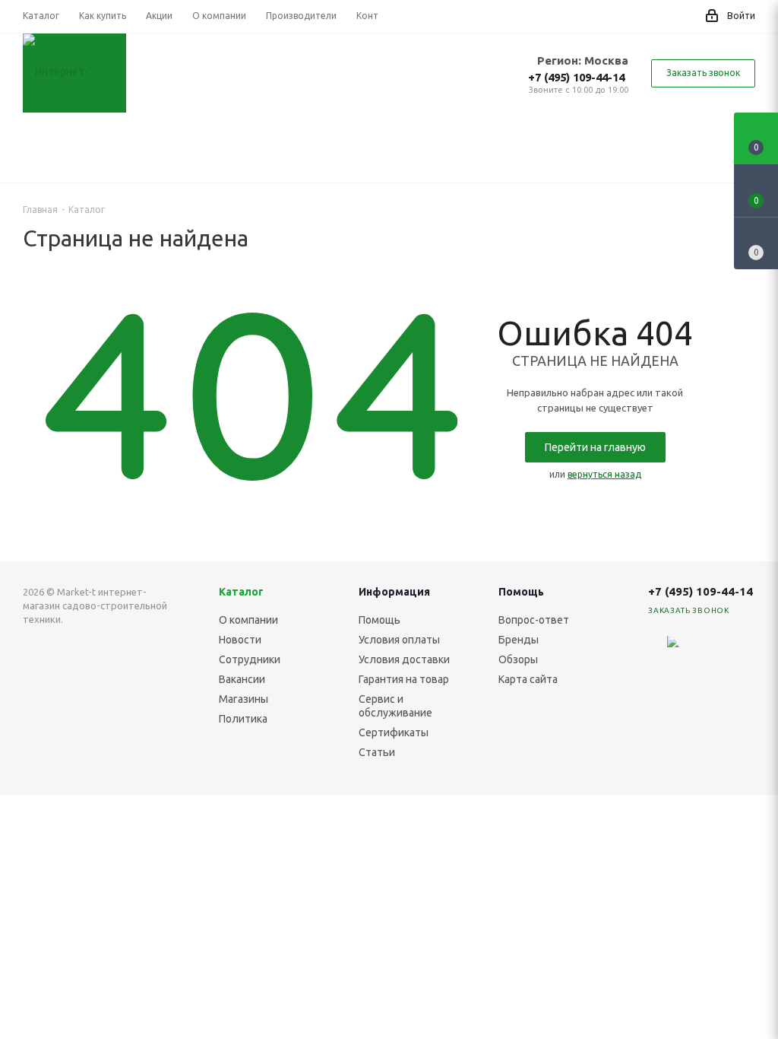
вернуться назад (604, 474)
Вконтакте (702, 650)
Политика (243, 719)
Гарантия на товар (404, 679)
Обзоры (518, 659)
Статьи (377, 752)
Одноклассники (740, 688)
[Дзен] (664, 650)
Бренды (518, 640)
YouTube (702, 688)
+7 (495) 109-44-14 (576, 77)
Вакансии (242, 679)
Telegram (740, 650)
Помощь (379, 620)
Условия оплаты (399, 640)
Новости (240, 640)
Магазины (243, 699)
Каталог (241, 592)
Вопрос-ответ (533, 620)
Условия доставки (404, 659)
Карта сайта (528, 679)
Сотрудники (249, 659)
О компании (248, 620)
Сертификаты (394, 732)
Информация (394, 592)
